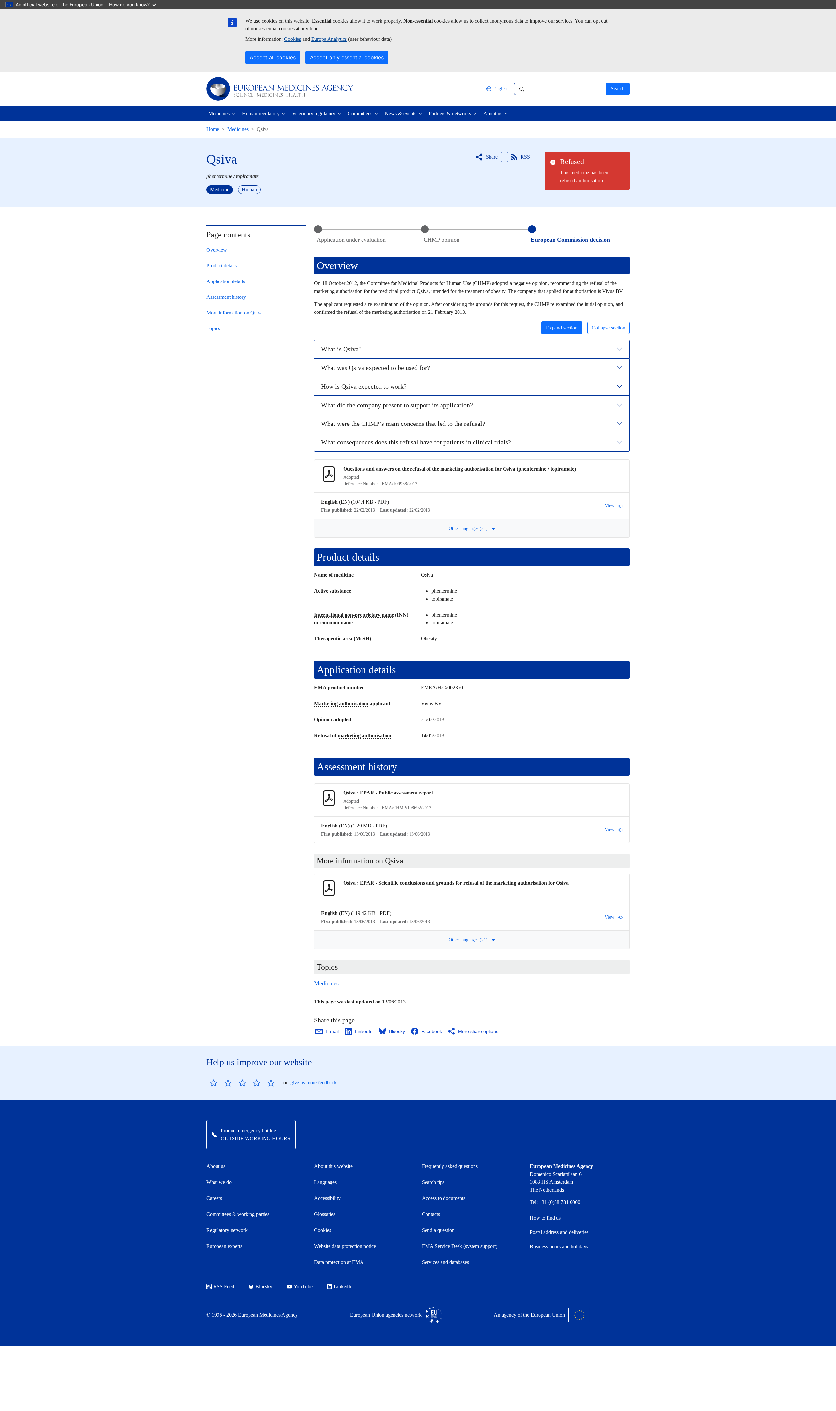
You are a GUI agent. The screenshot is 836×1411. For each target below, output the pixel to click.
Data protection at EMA (339, 1262)
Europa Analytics (329, 39)
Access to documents (443, 1198)
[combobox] (560, 89)
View (609, 505)
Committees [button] (360, 113)
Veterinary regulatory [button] (313, 113)
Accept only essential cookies (347, 57)
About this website (333, 1166)
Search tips (433, 1182)
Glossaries (324, 1214)
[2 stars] (220, 1083)
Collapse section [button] (608, 327)
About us (215, 1166)
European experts (224, 1246)
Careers (214, 1198)
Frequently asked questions (450, 1166)
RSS (525, 157)
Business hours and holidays (559, 1246)
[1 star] (213, 1083)
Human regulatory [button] (261, 113)
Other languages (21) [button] (468, 528)
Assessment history (226, 297)
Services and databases (445, 1262)
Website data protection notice (345, 1246)
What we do (219, 1182)
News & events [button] (400, 113)
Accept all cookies (273, 57)
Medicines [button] (219, 113)
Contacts (431, 1214)
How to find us (545, 1218)
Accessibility (327, 1198)
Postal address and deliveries (559, 1232)
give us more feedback (313, 1082)
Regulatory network (227, 1230)
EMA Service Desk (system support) (459, 1246)
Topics (213, 328)
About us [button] (492, 113)
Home (212, 129)
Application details (225, 281)
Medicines (238, 129)
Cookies (292, 39)
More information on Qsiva (234, 312)
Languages (325, 1182)
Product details (221, 265)
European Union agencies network (386, 1315)
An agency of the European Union (529, 1315)
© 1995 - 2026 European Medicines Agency (252, 1315)
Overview (216, 250)
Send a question (438, 1230)
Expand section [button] (562, 327)
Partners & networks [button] (450, 113)
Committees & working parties (237, 1214)
